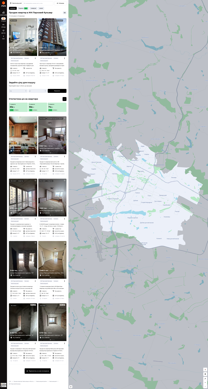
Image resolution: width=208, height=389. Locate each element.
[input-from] (18, 91)
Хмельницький (14, 60)
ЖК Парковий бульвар (17, 58)
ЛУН (10, 381)
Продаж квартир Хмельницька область (24, 381)
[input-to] (37, 91)
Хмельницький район (41, 381)
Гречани (27, 58)
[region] (138, 194)
